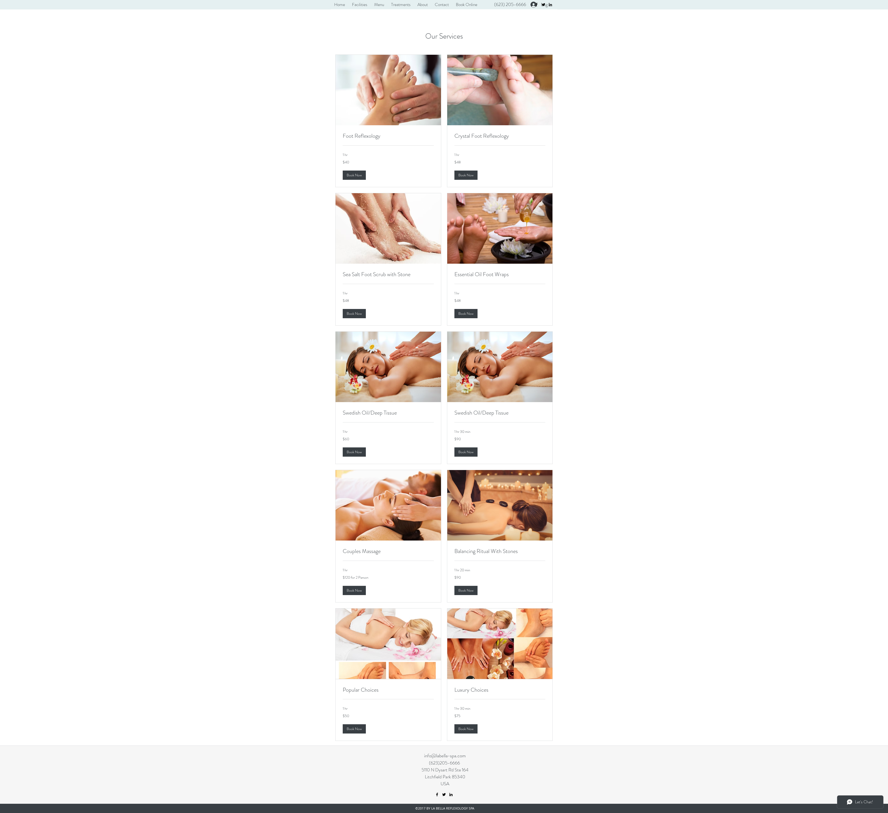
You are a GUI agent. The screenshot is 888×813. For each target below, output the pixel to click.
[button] (354, 175)
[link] (388, 136)
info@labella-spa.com (445, 755)
